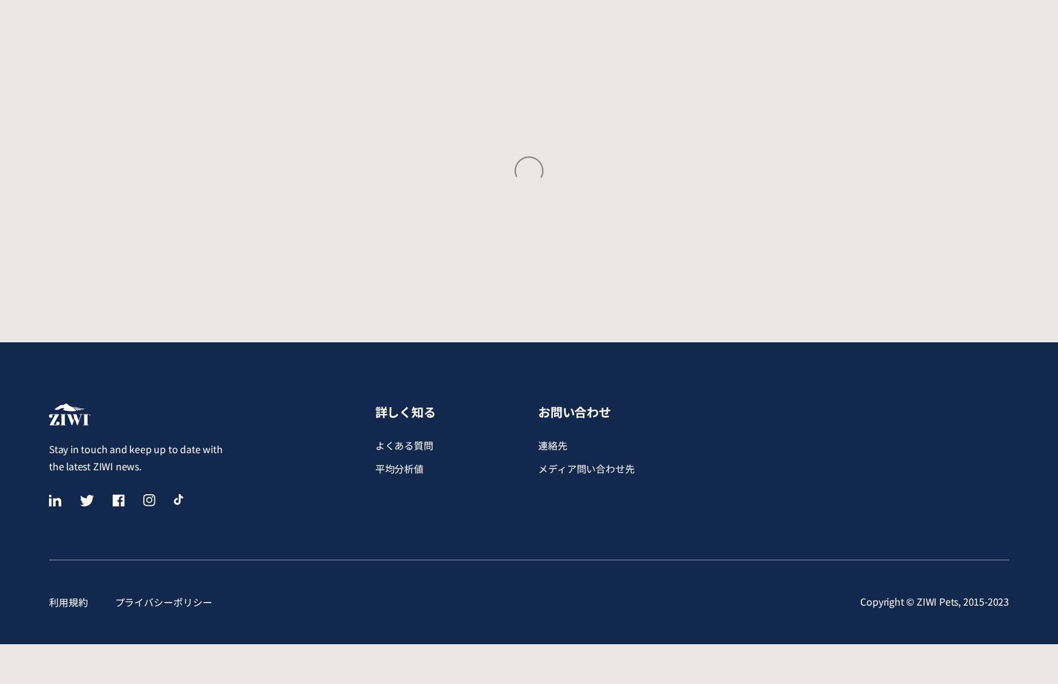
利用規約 (68, 602)
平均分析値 (399, 469)
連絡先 (553, 445)
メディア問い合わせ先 (586, 469)
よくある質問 (404, 445)
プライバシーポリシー (163, 602)
